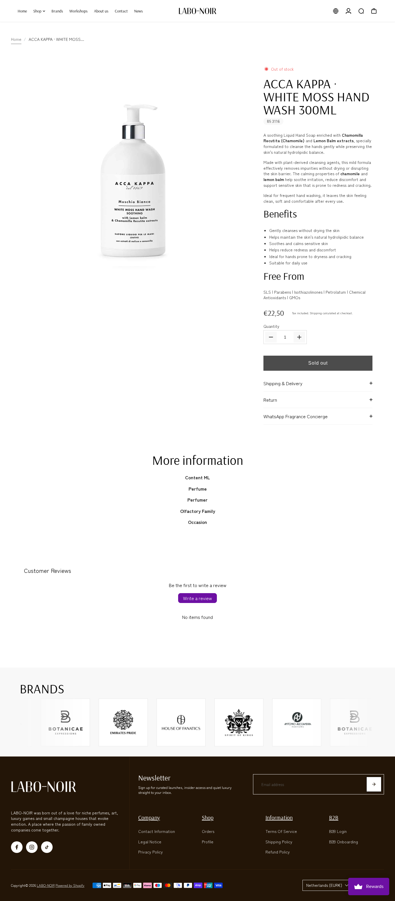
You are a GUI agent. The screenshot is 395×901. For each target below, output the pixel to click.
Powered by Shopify (70, 885)
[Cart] (374, 11)
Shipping (316, 313)
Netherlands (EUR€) (324, 885)
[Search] (361, 11)
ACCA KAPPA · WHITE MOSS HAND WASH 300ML (316, 96)
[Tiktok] (47, 847)
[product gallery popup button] (241, 292)
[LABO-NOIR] (197, 11)
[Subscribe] (373, 784)
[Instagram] (32, 847)
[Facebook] (17, 847)
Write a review (197, 598)
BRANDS (42, 688)
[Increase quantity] (299, 337)
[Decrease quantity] (271, 337)
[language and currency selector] (336, 11)
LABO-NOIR (46, 885)
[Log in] (348, 11)
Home (16, 39)
